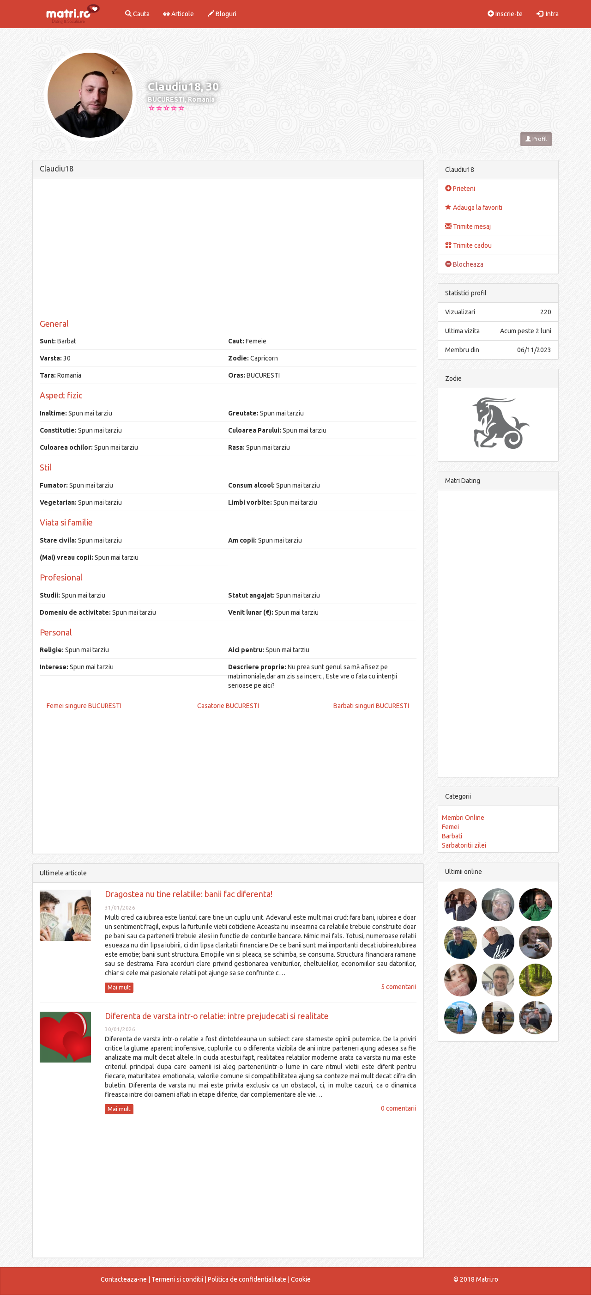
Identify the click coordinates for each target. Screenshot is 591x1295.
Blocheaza (467, 264)
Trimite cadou (472, 245)
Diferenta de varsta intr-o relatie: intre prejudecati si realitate (217, 1015)
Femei (450, 827)
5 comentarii (398, 986)
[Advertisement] (228, 250)
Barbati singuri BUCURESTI (371, 705)
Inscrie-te (508, 14)
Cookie (301, 1279)
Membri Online (463, 817)
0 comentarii (398, 1108)
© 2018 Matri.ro (475, 1279)
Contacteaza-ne (124, 1279)
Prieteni (463, 188)
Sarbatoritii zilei (464, 845)
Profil (539, 139)
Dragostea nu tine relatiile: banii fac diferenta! (188, 893)
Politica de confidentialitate (247, 1279)
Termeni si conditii (177, 1279)
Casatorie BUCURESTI (228, 705)
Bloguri (225, 14)
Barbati (452, 836)
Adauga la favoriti (477, 207)
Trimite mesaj (471, 226)
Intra (551, 14)
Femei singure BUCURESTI (84, 705)
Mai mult (119, 987)
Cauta (141, 14)
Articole (182, 14)
